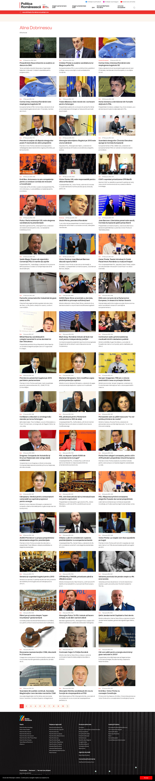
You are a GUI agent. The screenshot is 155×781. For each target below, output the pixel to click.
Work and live (82, 748)
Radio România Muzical (25, 733)
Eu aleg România (83, 742)
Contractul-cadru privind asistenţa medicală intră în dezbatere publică (117, 329)
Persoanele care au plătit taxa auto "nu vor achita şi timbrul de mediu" (117, 409)
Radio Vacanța (52, 752)
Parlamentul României (113, 733)
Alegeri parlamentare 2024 (59, 6)
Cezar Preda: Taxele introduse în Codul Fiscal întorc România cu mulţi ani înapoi (117, 252)
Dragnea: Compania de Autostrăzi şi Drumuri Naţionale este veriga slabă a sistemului (38, 449)
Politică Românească (84, 735)
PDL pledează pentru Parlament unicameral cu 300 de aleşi (77, 409)
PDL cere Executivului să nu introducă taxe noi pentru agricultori (77, 489)
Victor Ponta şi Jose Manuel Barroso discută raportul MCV (77, 252)
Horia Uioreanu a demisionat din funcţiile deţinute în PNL (117, 93)
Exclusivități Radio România (103, 6)
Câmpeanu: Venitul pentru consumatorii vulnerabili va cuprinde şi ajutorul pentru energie (38, 490)
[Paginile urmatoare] (67, 706)
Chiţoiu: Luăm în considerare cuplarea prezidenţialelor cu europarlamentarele (77, 530)
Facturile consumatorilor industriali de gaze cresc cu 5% (38, 290)
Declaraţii (61, 217)
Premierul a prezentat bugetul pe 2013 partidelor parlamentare (38, 370)
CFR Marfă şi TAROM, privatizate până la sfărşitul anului (77, 569)
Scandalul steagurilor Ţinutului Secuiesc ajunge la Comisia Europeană (117, 133)
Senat (109, 735)
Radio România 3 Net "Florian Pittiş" (28, 737)
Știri (93, 7)
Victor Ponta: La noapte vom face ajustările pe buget (117, 530)
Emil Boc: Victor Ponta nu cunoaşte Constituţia (117, 682)
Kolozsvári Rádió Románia (55, 748)
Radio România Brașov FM (55, 727)
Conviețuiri (81, 727)
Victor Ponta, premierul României (77, 212)
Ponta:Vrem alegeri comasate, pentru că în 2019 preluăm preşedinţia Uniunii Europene (117, 448)
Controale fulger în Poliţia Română (77, 643)
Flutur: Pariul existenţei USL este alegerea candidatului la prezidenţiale (38, 213)
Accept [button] (146, 777)
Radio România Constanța (55, 733)
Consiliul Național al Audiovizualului (116, 740)
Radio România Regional (85, 740)
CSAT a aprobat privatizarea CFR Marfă (117, 171)
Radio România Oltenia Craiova (56, 735)
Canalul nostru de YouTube (129, 1)
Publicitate (23, 770)
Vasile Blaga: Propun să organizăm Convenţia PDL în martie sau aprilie (38, 252)
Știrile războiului (83, 737)
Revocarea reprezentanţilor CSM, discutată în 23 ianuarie (38, 645)
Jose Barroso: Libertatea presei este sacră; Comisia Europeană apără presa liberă (117, 213)
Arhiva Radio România (84, 733)
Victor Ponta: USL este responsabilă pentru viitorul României (77, 172)
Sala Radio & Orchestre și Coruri (86, 762)
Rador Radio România (84, 755)
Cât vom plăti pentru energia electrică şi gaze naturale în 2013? (117, 645)
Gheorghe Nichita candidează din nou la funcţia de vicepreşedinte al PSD (77, 683)
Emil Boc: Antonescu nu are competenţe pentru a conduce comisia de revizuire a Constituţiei (38, 173)
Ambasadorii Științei (84, 746)
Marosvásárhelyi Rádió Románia (57, 750)
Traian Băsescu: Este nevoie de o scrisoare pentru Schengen (77, 94)
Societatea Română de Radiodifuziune (117, 727)
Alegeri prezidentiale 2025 (79, 6)
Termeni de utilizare (44, 770)
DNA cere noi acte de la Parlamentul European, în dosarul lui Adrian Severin (117, 290)
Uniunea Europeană (121, 6)
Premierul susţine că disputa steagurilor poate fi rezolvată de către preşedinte (38, 133)
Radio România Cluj (54, 731)
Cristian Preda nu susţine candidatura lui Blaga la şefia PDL (77, 55)
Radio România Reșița (54, 740)
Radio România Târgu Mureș (56, 742)
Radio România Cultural (25, 731)
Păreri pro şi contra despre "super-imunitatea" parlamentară (38, 607)
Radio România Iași (54, 737)
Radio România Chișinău (26, 740)
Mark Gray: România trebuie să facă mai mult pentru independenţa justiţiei (77, 329)
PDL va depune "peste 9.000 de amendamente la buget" (77, 448)
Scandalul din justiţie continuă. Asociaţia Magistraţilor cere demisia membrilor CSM (38, 682)
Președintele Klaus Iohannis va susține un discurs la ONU (38, 55)
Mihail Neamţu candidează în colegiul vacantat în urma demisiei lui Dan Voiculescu (38, 330)
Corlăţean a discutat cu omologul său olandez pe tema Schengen (38, 409)
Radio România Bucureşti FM (56, 729)
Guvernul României (113, 731)
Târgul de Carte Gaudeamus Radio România (89, 729)
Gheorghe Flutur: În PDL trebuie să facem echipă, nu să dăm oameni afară (77, 607)
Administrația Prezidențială (115, 729)
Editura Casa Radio (83, 731)
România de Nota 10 (84, 744)
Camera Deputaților (113, 737)
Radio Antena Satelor (25, 729)
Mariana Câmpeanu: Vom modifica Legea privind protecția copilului (77, 369)
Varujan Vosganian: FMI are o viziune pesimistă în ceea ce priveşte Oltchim (117, 370)
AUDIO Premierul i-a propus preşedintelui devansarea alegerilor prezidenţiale (38, 530)
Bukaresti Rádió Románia (55, 746)
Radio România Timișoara (55, 744)
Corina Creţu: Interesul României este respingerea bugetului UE (117, 55)
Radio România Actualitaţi (26, 727)
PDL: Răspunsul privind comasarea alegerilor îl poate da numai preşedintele (117, 488)
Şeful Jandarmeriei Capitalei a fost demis (117, 607)
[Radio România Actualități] (34, 5)
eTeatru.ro (22, 744)
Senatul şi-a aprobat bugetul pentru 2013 (38, 568)
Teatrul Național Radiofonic (26, 742)
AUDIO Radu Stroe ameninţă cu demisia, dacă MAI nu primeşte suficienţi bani (77, 289)
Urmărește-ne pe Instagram (111, 1)
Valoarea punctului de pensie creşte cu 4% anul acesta (117, 569)
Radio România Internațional (27, 735)
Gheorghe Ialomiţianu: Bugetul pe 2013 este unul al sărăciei (77, 133)
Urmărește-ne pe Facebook (94, 1)
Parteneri (32, 770)
